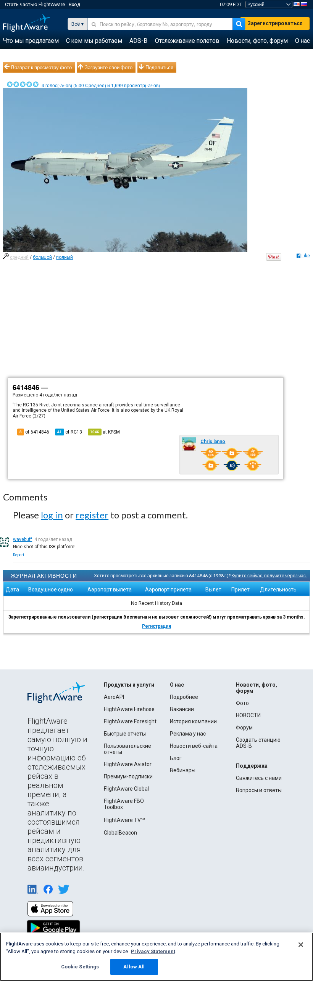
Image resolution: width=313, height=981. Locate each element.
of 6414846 (34, 432)
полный (64, 257)
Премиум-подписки (128, 776)
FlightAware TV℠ (124, 820)
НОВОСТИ (248, 715)
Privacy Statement (153, 951)
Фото (242, 703)
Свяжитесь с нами (259, 778)
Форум (244, 727)
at (105, 432)
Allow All (134, 967)
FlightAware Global (126, 789)
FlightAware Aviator (128, 764)
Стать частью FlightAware (35, 4)
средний (19, 257)
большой (42, 257)
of (69, 432)
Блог (176, 758)
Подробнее (184, 697)
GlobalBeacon (120, 833)
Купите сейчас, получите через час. (269, 575)
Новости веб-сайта (194, 746)
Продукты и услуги (129, 685)
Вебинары (182, 770)
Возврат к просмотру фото (41, 67)
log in (52, 514)
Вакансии (182, 709)
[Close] (300, 944)
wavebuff (22, 539)
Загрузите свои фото (108, 67)
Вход (74, 4)
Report (18, 554)
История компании (193, 721)
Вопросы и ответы (259, 790)
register (92, 514)
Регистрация (156, 626)
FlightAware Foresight (130, 721)
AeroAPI (114, 697)
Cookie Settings (80, 967)
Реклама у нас (188, 734)
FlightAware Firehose (129, 709)
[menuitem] (31, 41)
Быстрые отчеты (125, 734)
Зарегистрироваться (275, 23)
